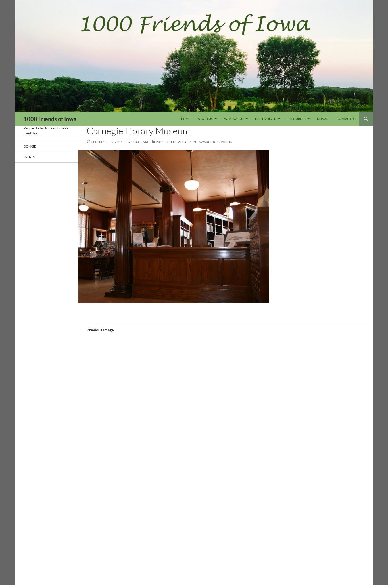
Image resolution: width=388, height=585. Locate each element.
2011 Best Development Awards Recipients (194, 142)
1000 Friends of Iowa (50, 118)
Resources (297, 119)
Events (29, 157)
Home (185, 119)
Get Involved (265, 119)
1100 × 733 (139, 142)
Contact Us (346, 119)
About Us (205, 119)
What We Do (234, 119)
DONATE (323, 119)
